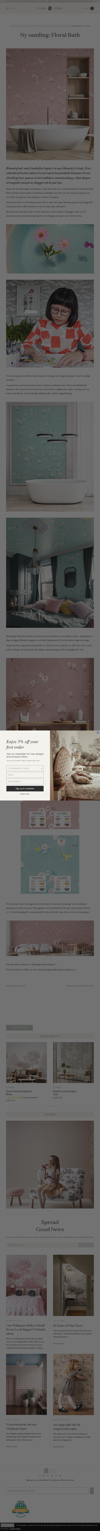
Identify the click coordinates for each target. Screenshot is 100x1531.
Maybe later (25, 794)
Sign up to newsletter (25, 788)
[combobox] (24, 768)
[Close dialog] (97, 732)
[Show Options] (42, 768)
